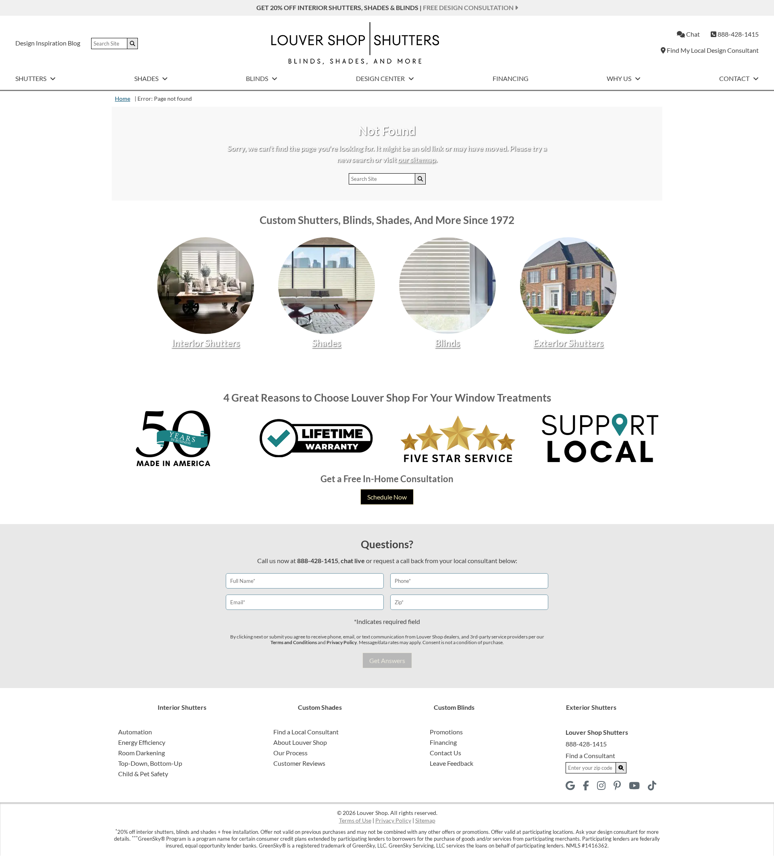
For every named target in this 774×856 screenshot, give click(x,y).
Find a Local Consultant (306, 732)
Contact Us (445, 753)
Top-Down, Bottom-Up (150, 763)
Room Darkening (141, 753)
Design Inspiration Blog (47, 43)
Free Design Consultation (469, 7)
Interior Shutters (206, 343)
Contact (735, 78)
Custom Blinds (454, 707)
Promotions (446, 732)
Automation (135, 732)
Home (122, 98)
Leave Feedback (451, 763)
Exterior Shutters (568, 343)
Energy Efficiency (141, 742)
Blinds (257, 78)
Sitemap (425, 820)
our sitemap (417, 159)
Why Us (620, 78)
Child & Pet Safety (143, 773)
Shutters (31, 78)
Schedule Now (387, 497)
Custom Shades (320, 707)
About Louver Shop (300, 742)
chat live (353, 560)
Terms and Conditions (293, 642)
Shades (147, 78)
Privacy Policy (342, 642)
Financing (510, 78)
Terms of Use (355, 820)
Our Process (290, 753)
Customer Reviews (299, 763)
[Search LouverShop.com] (621, 767)
